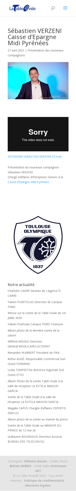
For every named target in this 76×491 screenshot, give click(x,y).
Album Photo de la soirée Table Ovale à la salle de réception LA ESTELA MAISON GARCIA (35, 386)
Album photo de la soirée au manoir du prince (38, 419)
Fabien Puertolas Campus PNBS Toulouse (35, 324)
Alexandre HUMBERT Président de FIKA (34, 353)
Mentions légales (38, 485)
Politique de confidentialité (44, 480)
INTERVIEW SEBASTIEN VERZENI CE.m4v (35, 156)
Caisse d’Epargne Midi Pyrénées (28, 182)
